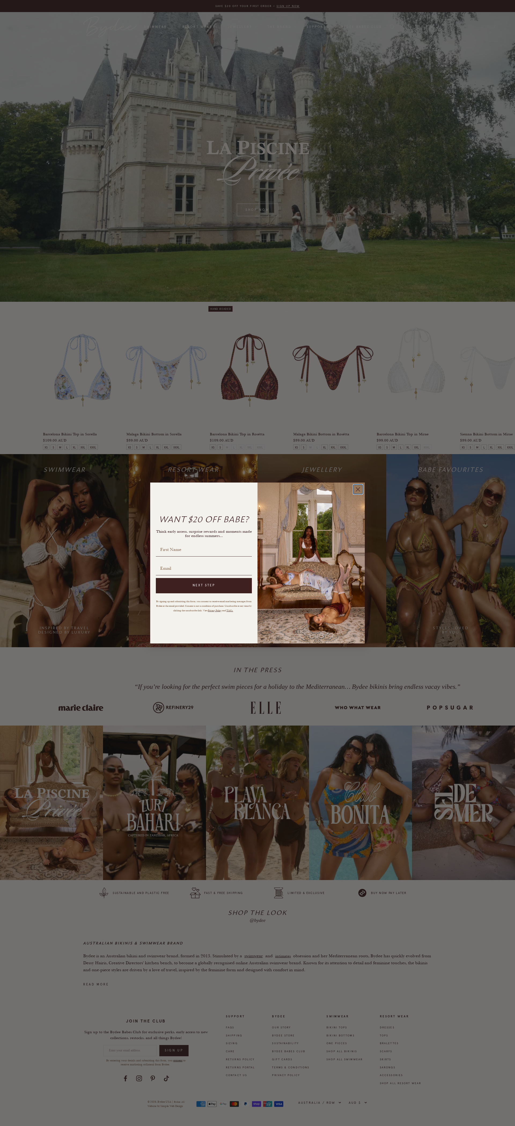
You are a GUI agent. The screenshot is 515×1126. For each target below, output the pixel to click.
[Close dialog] (358, 489)
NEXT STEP (204, 585)
